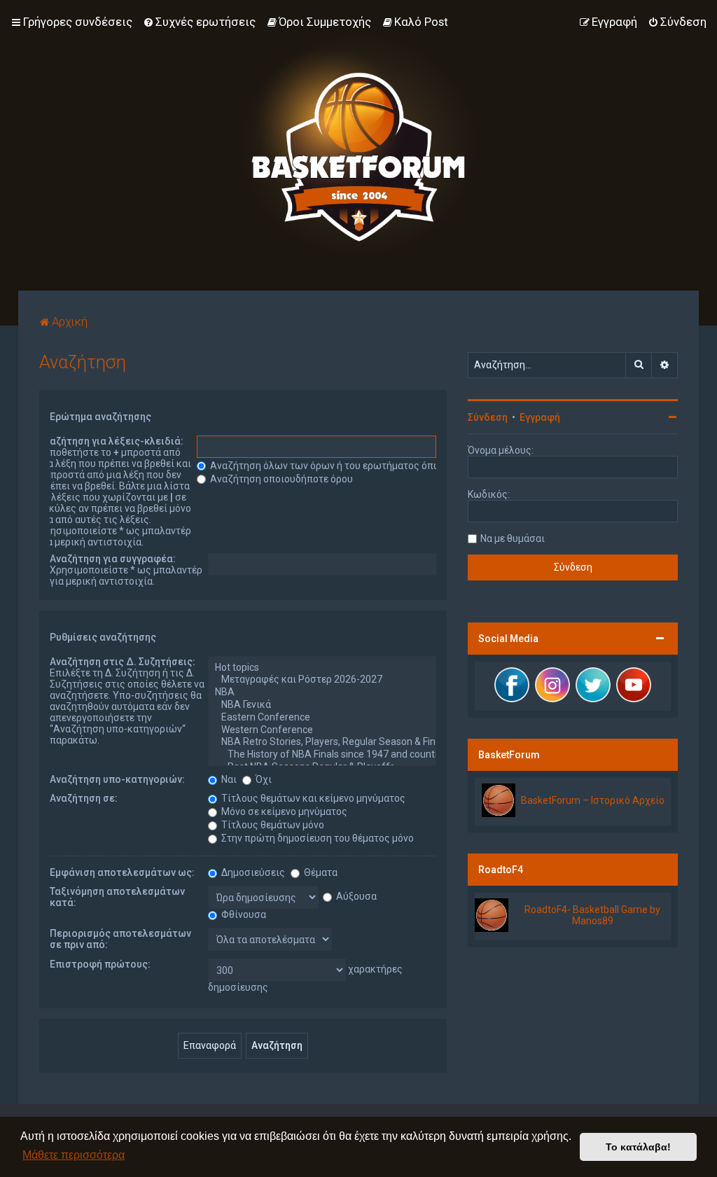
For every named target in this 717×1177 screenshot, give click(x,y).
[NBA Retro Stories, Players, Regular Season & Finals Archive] (322, 742)
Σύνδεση (488, 417)
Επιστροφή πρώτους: (100, 964)
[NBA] (322, 692)
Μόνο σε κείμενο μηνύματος (283, 811)
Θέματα (319, 872)
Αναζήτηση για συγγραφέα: (113, 558)
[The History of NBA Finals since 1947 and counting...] (322, 754)
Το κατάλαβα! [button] (638, 1146)
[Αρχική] (358, 145)
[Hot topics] (322, 668)
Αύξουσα (355, 896)
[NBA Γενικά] (322, 705)
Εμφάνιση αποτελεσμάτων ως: (122, 872)
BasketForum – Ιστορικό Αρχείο (592, 800)
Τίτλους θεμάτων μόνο (271, 824)
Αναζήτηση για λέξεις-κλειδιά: (111, 441)
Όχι (262, 779)
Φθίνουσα (242, 914)
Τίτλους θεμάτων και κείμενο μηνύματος (312, 798)
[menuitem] (199, 22)
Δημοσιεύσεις (252, 872)
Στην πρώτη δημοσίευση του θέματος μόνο (316, 838)
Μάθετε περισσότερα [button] (73, 1155)
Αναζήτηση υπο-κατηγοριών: (117, 779)
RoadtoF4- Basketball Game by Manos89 (592, 915)
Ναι (228, 779)
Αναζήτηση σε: (84, 798)
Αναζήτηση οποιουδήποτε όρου (280, 479)
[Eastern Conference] (322, 717)
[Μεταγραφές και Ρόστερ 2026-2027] (322, 680)
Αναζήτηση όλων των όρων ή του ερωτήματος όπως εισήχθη (347, 465)
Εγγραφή (540, 417)
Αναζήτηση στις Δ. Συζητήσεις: (122, 661)
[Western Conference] (322, 730)
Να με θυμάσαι (512, 538)
